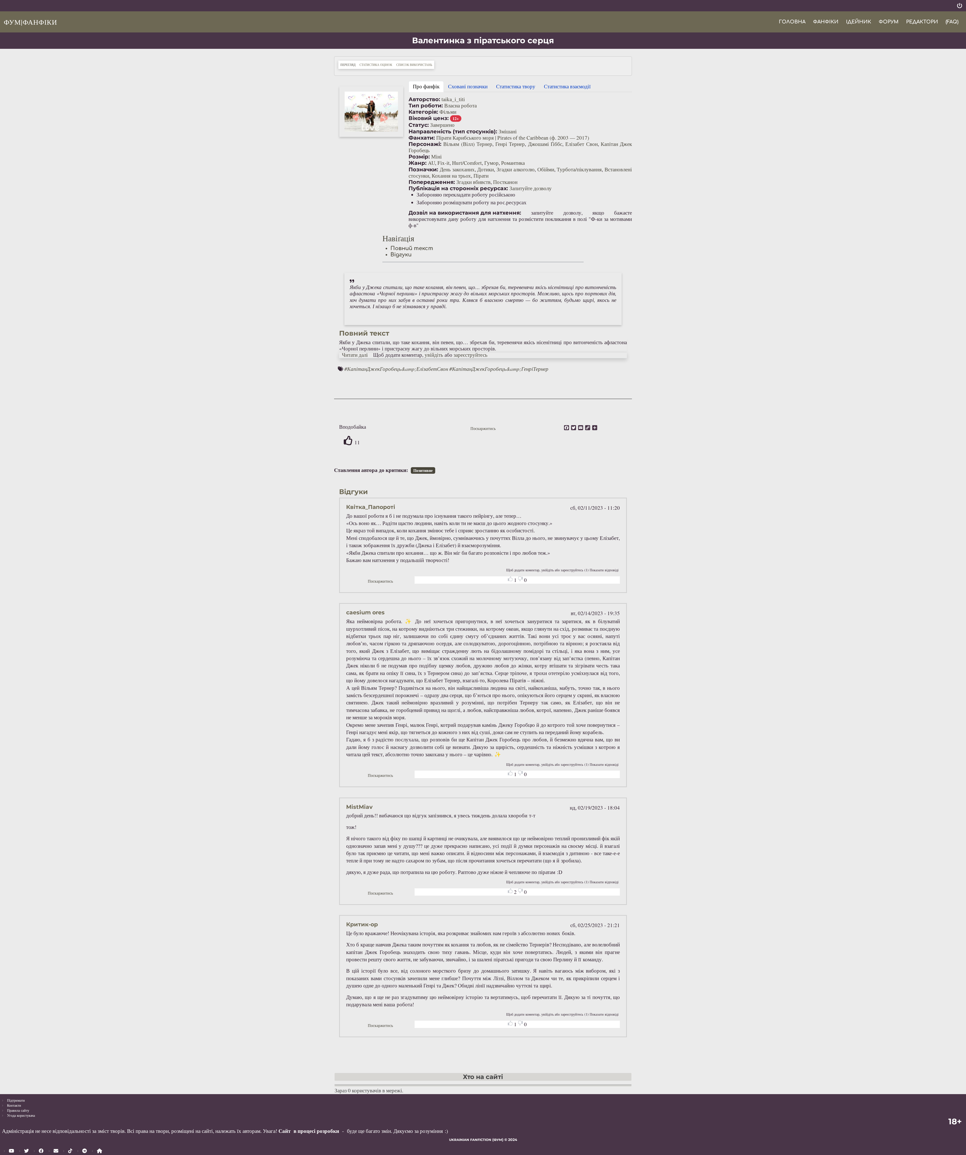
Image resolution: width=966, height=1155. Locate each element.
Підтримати (16, 1100)
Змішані (508, 131)
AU (431, 162)
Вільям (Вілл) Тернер (467, 143)
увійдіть (434, 354)
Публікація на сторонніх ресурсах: (458, 188)
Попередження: (432, 182)
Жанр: (418, 163)
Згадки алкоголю (516, 169)
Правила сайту (18, 1110)
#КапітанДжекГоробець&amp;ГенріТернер (498, 368)
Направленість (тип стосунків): (453, 131)
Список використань (414, 65)
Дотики (485, 169)
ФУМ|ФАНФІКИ (30, 22)
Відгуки (401, 255)
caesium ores (365, 612)
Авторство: (424, 99)
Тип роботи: (426, 105)
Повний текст (411, 248)
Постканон (505, 181)
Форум (889, 21)
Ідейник (858, 21)
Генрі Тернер (510, 143)
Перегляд (348, 64)
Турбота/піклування (579, 169)
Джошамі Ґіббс (545, 143)
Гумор (491, 162)
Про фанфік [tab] (426, 86)
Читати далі (355, 354)
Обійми (545, 169)
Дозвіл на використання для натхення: (465, 213)
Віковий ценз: (429, 118)
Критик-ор (362, 924)
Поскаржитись (483, 428)
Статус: (419, 125)
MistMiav (359, 807)
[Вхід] (959, 6)
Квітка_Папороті (370, 507)
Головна (792, 21)
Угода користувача (21, 1115)
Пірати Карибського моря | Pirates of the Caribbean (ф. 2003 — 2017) (512, 137)
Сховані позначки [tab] (468, 86)
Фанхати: (422, 138)
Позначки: (423, 169)
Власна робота (460, 105)
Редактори (922, 21)
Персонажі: (425, 144)
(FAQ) (952, 21)
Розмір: (419, 156)
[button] (371, 112)
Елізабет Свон (581, 143)
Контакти (14, 1105)
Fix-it (443, 162)
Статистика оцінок (375, 65)
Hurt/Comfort (467, 162)
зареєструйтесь (471, 354)
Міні (436, 156)
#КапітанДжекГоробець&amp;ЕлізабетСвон (396, 368)
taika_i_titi (453, 99)
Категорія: (423, 112)
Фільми (447, 111)
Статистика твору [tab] (515, 86)
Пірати (481, 175)
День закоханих (457, 169)
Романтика (513, 162)
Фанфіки (825, 21)
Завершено (442, 124)
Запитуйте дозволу (530, 188)
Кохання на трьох (451, 175)
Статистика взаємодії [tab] (567, 86)
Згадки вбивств (473, 181)
